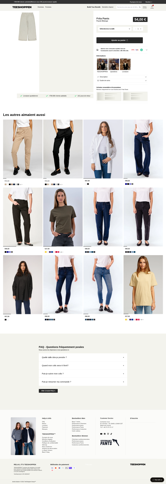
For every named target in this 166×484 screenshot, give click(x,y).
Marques (44, 429)
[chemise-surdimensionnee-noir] (88, 184)
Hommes (41, 7)
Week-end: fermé (105, 425)
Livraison (45, 425)
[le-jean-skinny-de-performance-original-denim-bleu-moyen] (52, 319)
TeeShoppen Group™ (30, 481)
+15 (61, 252)
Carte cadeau (76, 431)
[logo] (22, 7)
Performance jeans (77, 425)
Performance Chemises (79, 423)
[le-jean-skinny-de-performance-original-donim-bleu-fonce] (46, 319)
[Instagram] (108, 434)
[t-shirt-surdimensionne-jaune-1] (46, 252)
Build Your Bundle (93, 7)
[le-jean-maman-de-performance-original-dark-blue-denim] (86, 252)
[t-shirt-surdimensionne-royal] (52, 252)
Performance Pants (78, 427)
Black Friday (46, 452)
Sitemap (44, 445)
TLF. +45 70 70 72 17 (106, 427)
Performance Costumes (79, 429)
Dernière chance (107, 7)
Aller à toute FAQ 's (48, 391)
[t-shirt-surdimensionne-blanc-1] (48, 252)
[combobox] (127, 7)
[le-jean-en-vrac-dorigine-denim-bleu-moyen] (130, 184)
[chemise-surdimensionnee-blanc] (86, 184)
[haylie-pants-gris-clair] (16, 184)
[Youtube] (101, 434)
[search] (139, 7)
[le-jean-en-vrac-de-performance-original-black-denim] (128, 184)
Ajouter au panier (118, 40)
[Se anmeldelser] (122, 13)
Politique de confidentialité (50, 443)
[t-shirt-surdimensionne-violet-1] (50, 252)
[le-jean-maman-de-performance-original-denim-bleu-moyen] (92, 252)
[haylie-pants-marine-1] (14, 184)
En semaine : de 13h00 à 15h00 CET (111, 423)
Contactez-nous (105, 422)
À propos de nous (136, 2)
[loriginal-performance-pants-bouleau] (8, 184)
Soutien (148, 2)
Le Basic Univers (47, 450)
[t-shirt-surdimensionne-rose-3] (54, 252)
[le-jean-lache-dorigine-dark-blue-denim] (126, 184)
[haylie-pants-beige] (6, 184)
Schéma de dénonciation (49, 448)
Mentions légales (47, 439)
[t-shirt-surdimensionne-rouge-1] (56, 252)
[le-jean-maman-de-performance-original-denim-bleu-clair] (90, 252)
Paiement (45, 427)
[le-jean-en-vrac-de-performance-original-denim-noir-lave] (132, 184)
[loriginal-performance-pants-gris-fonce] (18, 184)
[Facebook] (105, 434)
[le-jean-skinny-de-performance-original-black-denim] (48, 319)
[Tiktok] (111, 434)
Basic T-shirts (76, 421)
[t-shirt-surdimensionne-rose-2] (58, 252)
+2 (20, 184)
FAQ (43, 421)
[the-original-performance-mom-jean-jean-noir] (88, 252)
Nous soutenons (47, 446)
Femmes (48, 7)
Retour (44, 423)
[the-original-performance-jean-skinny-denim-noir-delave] (54, 319)
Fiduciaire (88, 464)
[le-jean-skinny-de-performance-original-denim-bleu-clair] (50, 319)
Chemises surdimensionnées (81, 439)
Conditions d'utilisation (49, 441)
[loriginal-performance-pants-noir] (10, 184)
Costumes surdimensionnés (80, 445)
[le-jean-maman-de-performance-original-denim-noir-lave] (94, 252)
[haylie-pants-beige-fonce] (12, 184)
